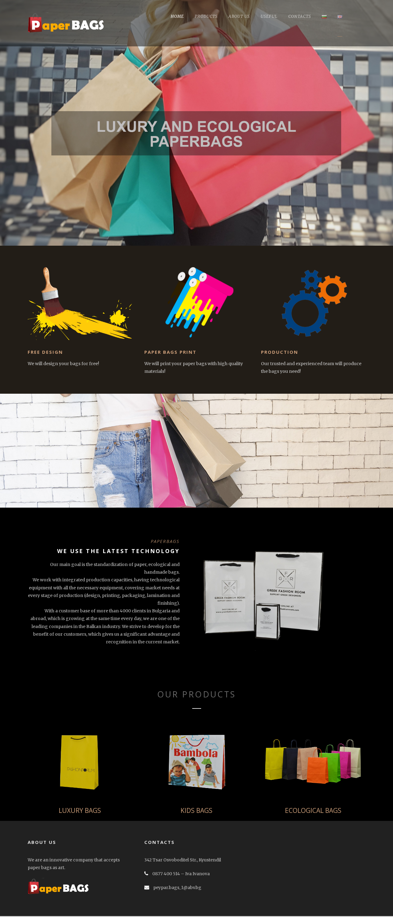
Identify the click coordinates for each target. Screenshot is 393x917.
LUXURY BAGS (80, 810)
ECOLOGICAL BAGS (313, 810)
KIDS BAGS (196, 810)
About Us (239, 16)
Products (206, 16)
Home (177, 16)
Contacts (299, 16)
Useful (269, 16)
